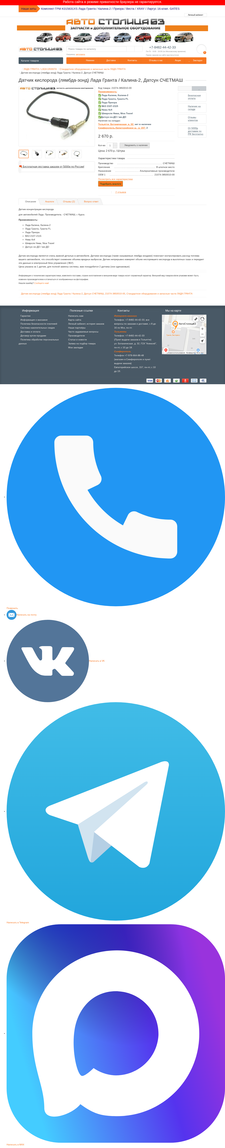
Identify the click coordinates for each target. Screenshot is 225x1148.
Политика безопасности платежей (38, 323)
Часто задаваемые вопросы (83, 331)
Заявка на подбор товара (82, 343)
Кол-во (101, 145)
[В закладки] (199, 88)
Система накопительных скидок (37, 327)
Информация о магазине (34, 319)
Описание (30, 201)
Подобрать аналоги (110, 184)
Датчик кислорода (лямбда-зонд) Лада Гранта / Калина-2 (52, 293)
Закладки (197, 60)
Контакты (132, 60)
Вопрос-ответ (91, 201)
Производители (76, 335)
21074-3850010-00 (115, 293)
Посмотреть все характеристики (115, 179)
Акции (177, 60)
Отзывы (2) (69, 201)
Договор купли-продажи (33, 335)
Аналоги (49, 201)
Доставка (111, 60)
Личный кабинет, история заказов (86, 323)
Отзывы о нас (155, 60)
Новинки (89, 60)
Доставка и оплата (30, 331)
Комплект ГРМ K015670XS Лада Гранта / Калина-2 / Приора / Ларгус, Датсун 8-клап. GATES (104, 8)
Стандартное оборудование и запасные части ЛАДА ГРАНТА (159, 293)
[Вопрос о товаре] (185, 88)
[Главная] (20, 69)
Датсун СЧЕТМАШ (94, 293)
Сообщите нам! (41, 283)
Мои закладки (75, 347)
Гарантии (25, 316)
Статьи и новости (77, 339)
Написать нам (75, 316)
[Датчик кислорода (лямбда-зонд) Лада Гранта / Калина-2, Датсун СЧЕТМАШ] (57, 116)
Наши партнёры (76, 327)
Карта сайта (74, 319)
